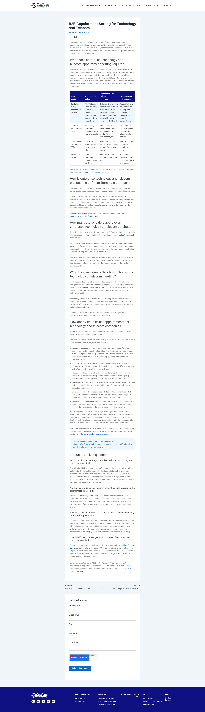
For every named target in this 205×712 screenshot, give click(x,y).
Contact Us (167, 5)
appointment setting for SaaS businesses (85, 216)
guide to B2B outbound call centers (97, 172)
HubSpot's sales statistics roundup (95, 287)
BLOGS (168, 694)
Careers (148, 5)
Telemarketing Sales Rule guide (89, 496)
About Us (122, 5)
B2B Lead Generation (92, 5)
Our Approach (136, 5)
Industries (108, 5)
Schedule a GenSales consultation (85, 444)
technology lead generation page (96, 434)
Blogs (157, 5)
